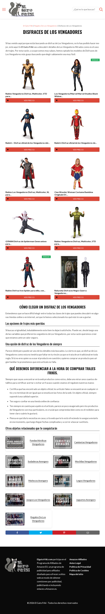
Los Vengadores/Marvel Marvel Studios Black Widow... (76, 94)
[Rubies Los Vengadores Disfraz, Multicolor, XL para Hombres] (28, 174)
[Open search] (101, 9)
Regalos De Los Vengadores (45, 26)
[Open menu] (4, 9)
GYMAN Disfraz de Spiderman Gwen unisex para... (26, 242)
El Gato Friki (28, 26)
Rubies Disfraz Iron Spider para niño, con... (25, 290)
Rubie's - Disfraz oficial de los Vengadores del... (28, 143)
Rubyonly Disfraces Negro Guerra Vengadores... (70, 291)
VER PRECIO (29, 100)
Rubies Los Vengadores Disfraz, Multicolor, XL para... (27, 193)
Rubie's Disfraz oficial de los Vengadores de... (75, 143)
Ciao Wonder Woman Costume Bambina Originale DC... (73, 193)
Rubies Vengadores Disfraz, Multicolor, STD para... (26, 94)
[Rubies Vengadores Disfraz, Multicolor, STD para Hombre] (28, 75)
